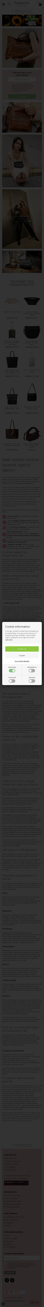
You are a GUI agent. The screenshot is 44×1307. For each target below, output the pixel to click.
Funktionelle (12, 677)
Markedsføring (31, 667)
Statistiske (32, 677)
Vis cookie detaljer (22, 661)
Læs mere (9, 640)
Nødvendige (12, 667)
